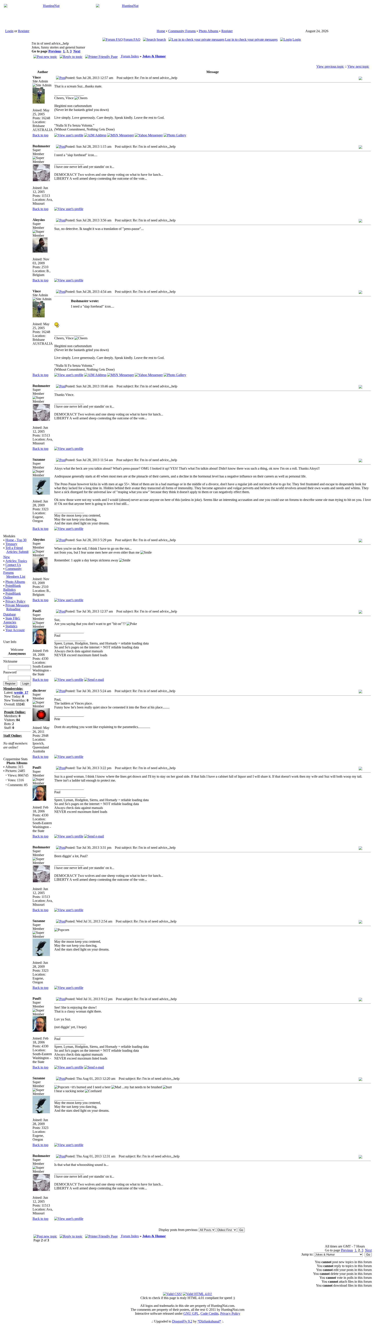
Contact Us (13, 565)
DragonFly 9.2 (182, 1321)
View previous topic (330, 66)
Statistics (11, 626)
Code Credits (210, 1313)
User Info (9, 642)
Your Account (15, 630)
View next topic (358, 66)
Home (161, 31)
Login (9, 31)
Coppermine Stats (15, 759)
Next (76, 51)
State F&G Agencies (11, 620)
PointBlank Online (12, 595)
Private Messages (17, 605)
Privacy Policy (15, 601)
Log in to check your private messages (251, 39)
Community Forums (182, 31)
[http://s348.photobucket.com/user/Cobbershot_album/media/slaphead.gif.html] (56, 326)
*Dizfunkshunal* (209, 1321)
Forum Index (129, 56)
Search (161, 39)
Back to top (40, 135)
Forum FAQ (131, 39)
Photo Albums (208, 31)
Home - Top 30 (15, 540)
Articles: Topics (16, 561)
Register (23, 31)
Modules (9, 536)
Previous (54, 51)
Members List (15, 576)
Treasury (11, 544)
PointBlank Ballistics (12, 587)
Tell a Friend (14, 548)
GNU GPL (191, 1313)
